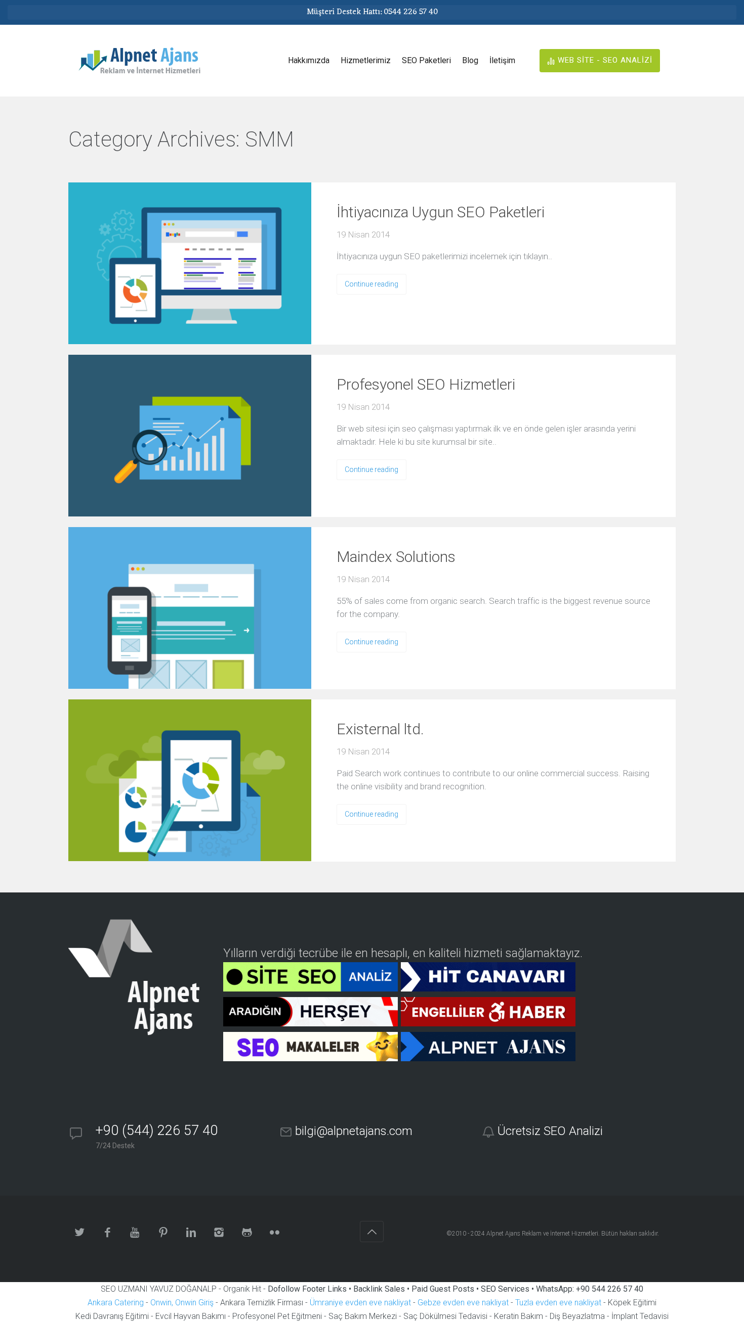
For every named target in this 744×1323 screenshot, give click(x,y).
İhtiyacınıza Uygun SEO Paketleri (441, 212)
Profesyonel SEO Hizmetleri (426, 384)
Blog (470, 60)
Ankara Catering (116, 1302)
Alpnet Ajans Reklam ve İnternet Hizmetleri (542, 1233)
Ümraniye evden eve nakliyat (360, 1302)
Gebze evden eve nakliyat (463, 1302)
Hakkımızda (308, 60)
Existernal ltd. (380, 729)
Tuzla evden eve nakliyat (558, 1302)
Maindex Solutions (396, 556)
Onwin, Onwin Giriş (182, 1302)
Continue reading (371, 284)
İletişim (502, 60)
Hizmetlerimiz (366, 60)
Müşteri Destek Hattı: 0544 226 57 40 (372, 12)
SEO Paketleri (426, 60)
